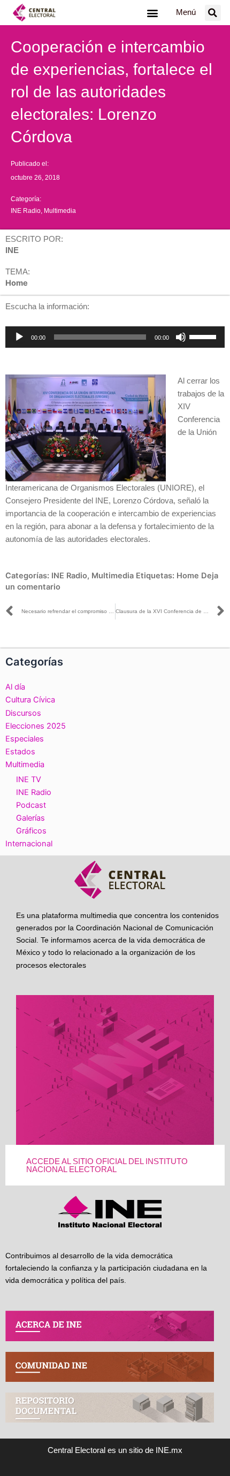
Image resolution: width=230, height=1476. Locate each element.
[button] (152, 12)
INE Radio (26, 211)
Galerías (30, 818)
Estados (20, 751)
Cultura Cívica (30, 700)
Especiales (24, 739)
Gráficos (31, 831)
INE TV (28, 779)
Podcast (31, 805)
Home (188, 575)
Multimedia (60, 211)
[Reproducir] (19, 337)
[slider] (204, 336)
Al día (15, 687)
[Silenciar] (180, 337)
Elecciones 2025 (35, 726)
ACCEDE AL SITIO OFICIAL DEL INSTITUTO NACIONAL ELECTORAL (107, 1165)
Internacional (28, 843)
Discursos (23, 713)
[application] (115, 337)
